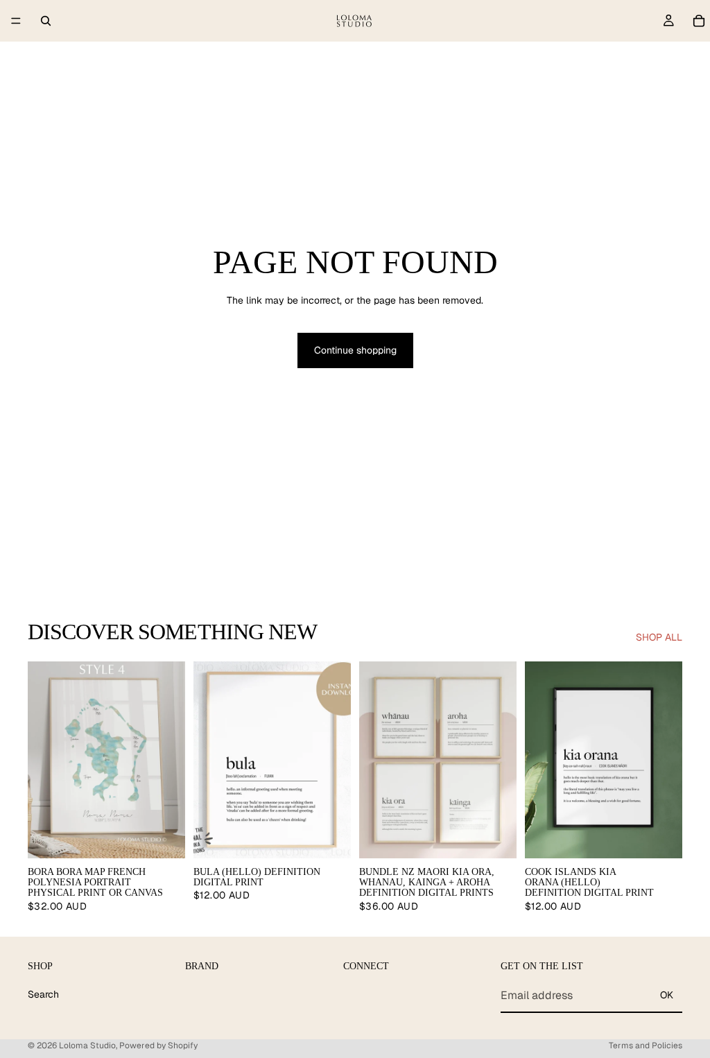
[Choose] (163, 836)
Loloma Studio (87, 1045)
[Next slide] (170, 760)
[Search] (46, 21)
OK (666, 995)
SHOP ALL (659, 637)
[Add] (329, 836)
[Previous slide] (43, 760)
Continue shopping (355, 350)
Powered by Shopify (158, 1045)
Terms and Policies (645, 1045)
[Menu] (16, 21)
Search (43, 994)
